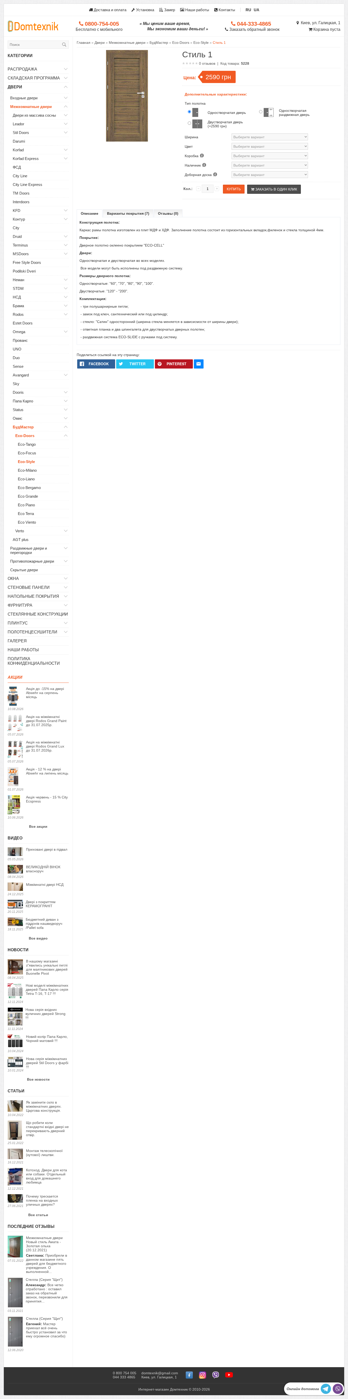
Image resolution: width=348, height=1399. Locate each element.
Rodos (18, 314)
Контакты (226, 10)
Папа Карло (23, 401)
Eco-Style (26, 461)
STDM (18, 288)
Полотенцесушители (32, 632)
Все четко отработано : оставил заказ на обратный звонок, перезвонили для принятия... (47, 1290)
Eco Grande (28, 496)
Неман (18, 280)
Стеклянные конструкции (38, 614)
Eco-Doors (24, 435)
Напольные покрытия (33, 596)
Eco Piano (26, 505)
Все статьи (38, 1215)
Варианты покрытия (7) (128, 213)
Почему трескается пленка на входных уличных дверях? (42, 1200)
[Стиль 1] (127, 96)
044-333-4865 (253, 24)
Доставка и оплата (109, 10)
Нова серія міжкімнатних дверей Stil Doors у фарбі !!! (47, 1063)
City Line (20, 176)
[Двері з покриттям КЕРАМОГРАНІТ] (15, 904)
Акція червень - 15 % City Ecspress (47, 799)
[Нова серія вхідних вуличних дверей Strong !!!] (15, 1017)
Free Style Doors (27, 262)
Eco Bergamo (29, 487)
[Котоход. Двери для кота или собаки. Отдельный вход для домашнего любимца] (15, 1177)
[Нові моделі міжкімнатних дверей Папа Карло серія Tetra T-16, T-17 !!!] (15, 991)
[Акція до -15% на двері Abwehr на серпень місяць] (15, 697)
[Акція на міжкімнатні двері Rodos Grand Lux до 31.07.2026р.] (15, 749)
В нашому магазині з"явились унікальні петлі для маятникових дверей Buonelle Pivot (47, 967)
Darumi (19, 141)
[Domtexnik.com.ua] (33, 26)
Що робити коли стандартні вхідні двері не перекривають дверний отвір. (47, 1129)
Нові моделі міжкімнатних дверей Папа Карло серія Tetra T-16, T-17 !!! (47, 989)
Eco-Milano (27, 470)
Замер (169, 10)
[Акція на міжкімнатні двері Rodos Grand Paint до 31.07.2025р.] (15, 723)
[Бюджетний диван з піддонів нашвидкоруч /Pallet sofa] (15, 922)
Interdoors (21, 202)
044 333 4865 (124, 1377)
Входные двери (23, 98)
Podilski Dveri (24, 271)
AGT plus (21, 539)
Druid (17, 236)
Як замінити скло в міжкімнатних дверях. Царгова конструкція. (44, 1106)
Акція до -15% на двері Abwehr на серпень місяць (45, 693)
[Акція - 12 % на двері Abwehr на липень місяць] (15, 777)
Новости (18, 950)
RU (248, 10)
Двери (15, 87)
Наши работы (196, 10)
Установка (144, 10)
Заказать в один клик (275, 189)
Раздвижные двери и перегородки (28, 550)
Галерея (17, 641)
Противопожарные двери (32, 561)
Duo (16, 358)
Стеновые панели (29, 587)
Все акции (38, 826)
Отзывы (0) (168, 213)
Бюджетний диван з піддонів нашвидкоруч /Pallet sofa (44, 923)
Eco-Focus (27, 453)
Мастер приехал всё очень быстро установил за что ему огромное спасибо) (46, 1327)
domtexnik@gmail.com (159, 1373)
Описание (89, 213)
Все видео (38, 938)
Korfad (18, 150)
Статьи (16, 1091)
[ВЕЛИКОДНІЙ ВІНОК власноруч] (15, 869)
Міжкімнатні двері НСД (44, 884)
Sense (18, 366)
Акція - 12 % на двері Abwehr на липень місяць (47, 771)
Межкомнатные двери (31, 106)
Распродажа (22, 69)
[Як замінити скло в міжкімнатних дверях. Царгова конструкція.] (15, 1106)
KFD (16, 210)
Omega (19, 332)
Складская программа (34, 78)
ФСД (17, 167)
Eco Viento (27, 522)
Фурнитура (20, 605)
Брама (18, 306)
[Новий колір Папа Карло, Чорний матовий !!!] (15, 1042)
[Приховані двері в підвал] (15, 852)
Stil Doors (21, 132)
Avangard (21, 375)
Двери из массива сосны (34, 115)
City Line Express (27, 184)
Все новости (38, 1079)
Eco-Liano (26, 479)
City (16, 228)
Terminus (20, 245)
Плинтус (18, 623)
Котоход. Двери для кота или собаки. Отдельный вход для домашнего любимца (46, 1176)
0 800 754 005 (124, 1373)
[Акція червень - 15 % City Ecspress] (15, 805)
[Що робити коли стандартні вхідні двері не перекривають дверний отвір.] (15, 1130)
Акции (15, 677)
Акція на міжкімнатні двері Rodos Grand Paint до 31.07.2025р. (46, 721)
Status (18, 410)
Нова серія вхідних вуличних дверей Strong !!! (45, 1014)
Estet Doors (23, 323)
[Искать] (64, 44)
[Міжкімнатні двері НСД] (15, 887)
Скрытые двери (24, 570)
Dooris (18, 392)
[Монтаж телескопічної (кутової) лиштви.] (15, 1154)
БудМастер (23, 427)
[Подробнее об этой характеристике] (201, 156)
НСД (17, 297)
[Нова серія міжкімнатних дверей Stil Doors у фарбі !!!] (15, 1062)
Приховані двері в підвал (46, 849)
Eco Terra (26, 513)
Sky (16, 384)
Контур (19, 219)
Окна (13, 578)
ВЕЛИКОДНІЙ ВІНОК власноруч (43, 869)
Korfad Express (26, 158)
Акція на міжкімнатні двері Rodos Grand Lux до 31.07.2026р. (45, 746)
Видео (15, 838)
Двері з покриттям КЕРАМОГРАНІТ (41, 904)
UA (256, 10)
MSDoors (21, 254)
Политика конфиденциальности (34, 661)
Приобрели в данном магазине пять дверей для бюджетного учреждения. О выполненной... (46, 1255)
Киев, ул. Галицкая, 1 (319, 23)
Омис (17, 418)
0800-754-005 (101, 24)
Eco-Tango (27, 444)
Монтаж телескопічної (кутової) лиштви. (44, 1153)
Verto (19, 531)
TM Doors (21, 193)
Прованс (20, 340)
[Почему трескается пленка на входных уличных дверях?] (15, 1198)
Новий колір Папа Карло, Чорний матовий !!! (47, 1039)
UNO (17, 349)
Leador (18, 124)
